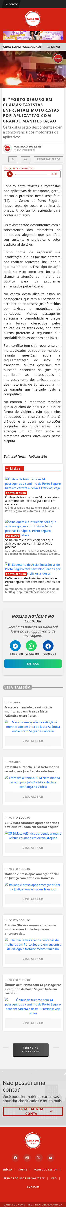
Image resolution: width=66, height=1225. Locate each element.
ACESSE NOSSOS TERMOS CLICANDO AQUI (30, 1210)
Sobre (25, 1169)
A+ (25, 159)
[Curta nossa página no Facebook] (15, 1158)
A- (13, 159)
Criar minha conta (31, 1111)
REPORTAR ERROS (48, 159)
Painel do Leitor (47, 1169)
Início (9, 1169)
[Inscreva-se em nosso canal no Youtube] (50, 1158)
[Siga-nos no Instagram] (27, 1158)
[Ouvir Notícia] (10, 174)
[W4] (33, 35)
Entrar (12, 4)
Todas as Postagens (31, 1049)
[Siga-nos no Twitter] (39, 1158)
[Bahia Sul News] (33, 19)
